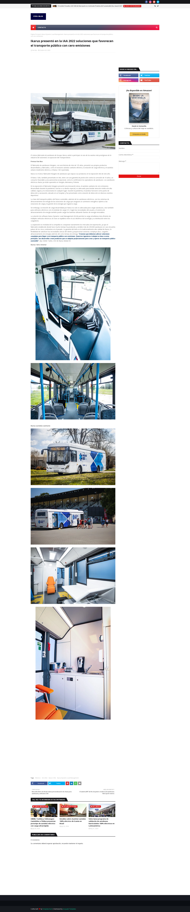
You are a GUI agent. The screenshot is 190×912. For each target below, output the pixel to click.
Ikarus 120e (52, 778)
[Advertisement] (73, 70)
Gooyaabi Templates (69, 909)
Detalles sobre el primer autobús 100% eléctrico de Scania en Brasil (73, 821)
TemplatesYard (47, 909)
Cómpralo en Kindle (139, 134)
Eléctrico (38, 778)
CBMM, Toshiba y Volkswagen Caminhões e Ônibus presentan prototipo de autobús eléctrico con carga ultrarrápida (43, 822)
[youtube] (154, 1)
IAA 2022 (44, 778)
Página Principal (36, 34)
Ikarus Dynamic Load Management (52, 34)
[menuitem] (33, 27)
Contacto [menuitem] (42, 27)
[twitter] (158, 1)
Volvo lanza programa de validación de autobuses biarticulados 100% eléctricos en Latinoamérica (101, 822)
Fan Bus (34, 50)
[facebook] (146, 1)
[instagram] (150, 1)
